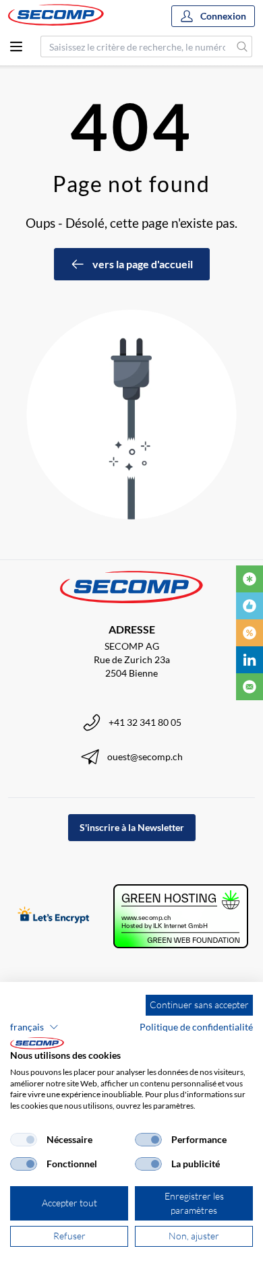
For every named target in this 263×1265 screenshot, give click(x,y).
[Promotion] (249, 632)
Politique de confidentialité (196, 1026)
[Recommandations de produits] (249, 605)
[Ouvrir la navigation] (16, 46)
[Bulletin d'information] (249, 686)
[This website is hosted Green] (180, 916)
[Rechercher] (242, 46)
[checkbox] (23, 1139)
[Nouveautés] (249, 578)
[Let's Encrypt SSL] (54, 916)
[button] (34, 1027)
